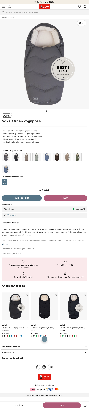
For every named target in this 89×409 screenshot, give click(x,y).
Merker (4, 17)
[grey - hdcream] (6, 157)
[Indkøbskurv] (85, 7)
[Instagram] (44, 367)
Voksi (12, 17)
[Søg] (3, 12)
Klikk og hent (22, 198)
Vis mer (5, 244)
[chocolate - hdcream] (57, 157)
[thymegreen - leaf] (77, 157)
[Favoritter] (79, 6)
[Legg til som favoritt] (26, 295)
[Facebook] (37, 367)
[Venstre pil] (41, 111)
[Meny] (3, 7)
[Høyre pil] (48, 111)
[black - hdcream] (16, 157)
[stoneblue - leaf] (6, 169)
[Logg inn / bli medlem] (9, 6)
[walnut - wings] (26, 157)
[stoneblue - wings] (47, 157)
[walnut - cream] (67, 157)
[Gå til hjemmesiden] (44, 7)
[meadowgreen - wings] (36, 157)
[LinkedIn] (51, 367)
